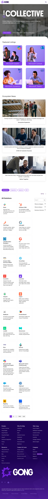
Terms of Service (14, 493)
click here (22, 490)
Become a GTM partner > (29, 32)
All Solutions (5, 190)
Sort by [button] (42, 193)
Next (20, 416)
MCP (27, 190)
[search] (40, 200)
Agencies (21, 190)
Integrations (13, 190)
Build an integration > (17, 32)
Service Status (24, 493)
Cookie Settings (33, 493)
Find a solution (7, 32)
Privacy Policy (5, 493)
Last (24, 416)
